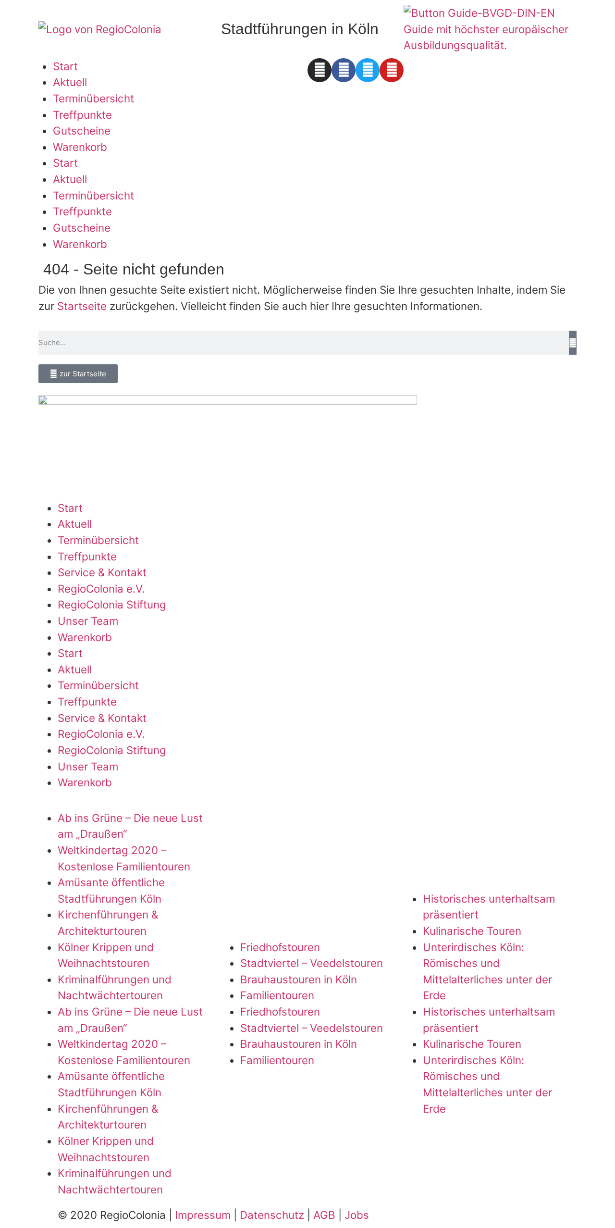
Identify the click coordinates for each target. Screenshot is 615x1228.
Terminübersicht (93, 98)
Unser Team (88, 620)
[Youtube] (392, 70)
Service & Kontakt (102, 572)
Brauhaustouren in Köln (298, 979)
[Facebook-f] (344, 70)
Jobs (356, 1214)
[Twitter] (368, 70)
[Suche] (573, 343)
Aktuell (70, 81)
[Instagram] (320, 70)
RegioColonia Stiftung (112, 604)
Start (65, 66)
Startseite (82, 305)
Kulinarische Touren (472, 930)
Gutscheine (82, 130)
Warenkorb (80, 146)
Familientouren (277, 995)
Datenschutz (272, 1214)
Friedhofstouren (280, 947)
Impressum (203, 1214)
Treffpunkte (82, 114)
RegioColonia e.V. (101, 588)
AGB (324, 1214)
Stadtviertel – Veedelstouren (311, 962)
